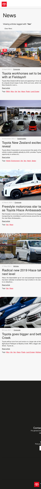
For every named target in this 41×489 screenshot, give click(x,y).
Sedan (34, 161)
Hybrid (8, 161)
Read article (6, 88)
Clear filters (7, 28)
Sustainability (21, 139)
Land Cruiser (35, 91)
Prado (28, 91)
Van (19, 91)
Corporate (16, 69)
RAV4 (8, 91)
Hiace (23, 91)
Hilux (12, 91)
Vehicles (16, 266)
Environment (15, 161)
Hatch (29, 161)
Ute (16, 91)
